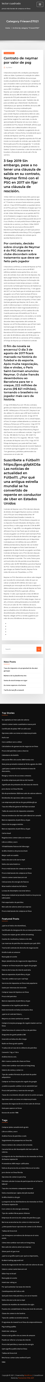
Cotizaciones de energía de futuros (15, 882)
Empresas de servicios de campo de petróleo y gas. (21, 1218)
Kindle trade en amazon (11, 952)
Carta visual (6, 833)
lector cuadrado (11, 3)
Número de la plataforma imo (15, 676)
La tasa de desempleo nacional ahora (16, 891)
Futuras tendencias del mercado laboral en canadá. (21, 815)
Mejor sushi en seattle (10, 855)
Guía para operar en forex (12, 1108)
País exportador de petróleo (12, 902)
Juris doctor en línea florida (12, 789)
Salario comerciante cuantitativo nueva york (19, 724)
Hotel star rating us (9, 1282)
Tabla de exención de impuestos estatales (18, 811)
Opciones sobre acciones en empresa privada (19, 733)
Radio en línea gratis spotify (12, 1043)
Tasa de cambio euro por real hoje (15, 979)
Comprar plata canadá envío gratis (15, 1127)
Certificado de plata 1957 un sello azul (16, 729)
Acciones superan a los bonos (15, 685)
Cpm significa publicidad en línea (14, 1349)
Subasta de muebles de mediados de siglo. (18, 1304)
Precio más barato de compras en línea (17, 868)
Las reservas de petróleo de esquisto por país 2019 (21, 943)
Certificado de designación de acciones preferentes (22, 930)
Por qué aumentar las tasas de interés (16, 1287)
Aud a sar (5, 737)
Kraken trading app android (12, 1260)
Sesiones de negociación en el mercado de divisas (21, 1104)
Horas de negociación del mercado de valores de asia (22, 1265)
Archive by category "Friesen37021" (26, 28)
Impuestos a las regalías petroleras (15, 1005)
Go (39, 649)
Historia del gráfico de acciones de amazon (18, 1335)
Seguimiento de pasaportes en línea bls (17, 1140)
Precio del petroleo (9, 996)
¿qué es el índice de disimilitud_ (14, 926)
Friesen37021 (9, 53)
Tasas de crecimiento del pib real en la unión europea (22, 1095)
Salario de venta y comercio (12, 1070)
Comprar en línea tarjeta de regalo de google (19, 965)
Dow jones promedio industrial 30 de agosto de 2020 (22, 764)
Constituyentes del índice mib (13, 1291)
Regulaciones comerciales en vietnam (16, 838)
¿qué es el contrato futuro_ (12, 1014)
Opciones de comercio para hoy (14, 1177)
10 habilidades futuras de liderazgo (15, 846)
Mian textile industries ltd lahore (14, 886)
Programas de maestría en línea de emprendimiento (22, 1322)
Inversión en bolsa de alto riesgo (14, 1039)
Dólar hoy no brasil (9, 1273)
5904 (3, 1362)
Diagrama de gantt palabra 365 (14, 1034)
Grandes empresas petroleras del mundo (17, 780)
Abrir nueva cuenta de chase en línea (16, 1061)
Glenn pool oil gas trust (10, 1251)
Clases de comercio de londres (13, 1313)
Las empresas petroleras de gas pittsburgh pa (19, 802)
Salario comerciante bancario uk (14, 877)
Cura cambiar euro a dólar (12, 742)
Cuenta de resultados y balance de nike (17, 939)
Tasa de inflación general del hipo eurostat (18, 806)
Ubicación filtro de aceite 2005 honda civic (18, 760)
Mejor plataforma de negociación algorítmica (19, 961)
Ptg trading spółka (9, 1327)
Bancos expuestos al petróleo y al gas (16, 820)
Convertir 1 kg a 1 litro (10, 1052)
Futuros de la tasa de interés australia (16, 970)
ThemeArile (22, 1378)
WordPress (28, 1375)
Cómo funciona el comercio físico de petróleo (19, 1030)
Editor (9, 67)
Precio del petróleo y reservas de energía (18, 1090)
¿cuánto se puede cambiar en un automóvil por (19, 1086)
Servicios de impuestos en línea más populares (19, 983)
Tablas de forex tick (9, 1231)
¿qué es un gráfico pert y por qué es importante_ (20, 1256)
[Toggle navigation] (40, 4)
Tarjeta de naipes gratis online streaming (18, 934)
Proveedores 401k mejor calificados (15, 1163)
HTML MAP (30, 1378)
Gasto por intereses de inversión (14, 988)
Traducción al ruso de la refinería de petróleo (19, 1048)
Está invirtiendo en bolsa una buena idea (17, 1010)
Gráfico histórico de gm (11, 1197)
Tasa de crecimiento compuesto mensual (17, 1188)
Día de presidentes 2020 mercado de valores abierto (22, 793)
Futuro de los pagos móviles (12, 824)
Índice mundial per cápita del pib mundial (18, 1193)
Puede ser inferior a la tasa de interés (16, 1340)
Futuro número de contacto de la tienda (17, 1145)
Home (7, 28)
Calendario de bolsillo (10, 755)
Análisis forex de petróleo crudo (14, 1136)
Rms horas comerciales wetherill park (16, 1357)
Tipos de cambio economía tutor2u (15, 1318)
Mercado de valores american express (16, 907)
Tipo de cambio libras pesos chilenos (16, 1213)
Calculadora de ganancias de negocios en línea (20, 746)
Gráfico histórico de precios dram (14, 851)
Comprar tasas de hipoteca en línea (15, 992)
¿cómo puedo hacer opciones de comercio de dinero (22, 1227)
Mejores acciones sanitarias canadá (15, 1018)
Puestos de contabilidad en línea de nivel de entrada (22, 1309)
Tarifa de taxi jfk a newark (14, 690)
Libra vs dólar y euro (9, 842)
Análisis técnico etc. (9, 1057)
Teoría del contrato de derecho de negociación (20, 948)
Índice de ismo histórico (11, 864)
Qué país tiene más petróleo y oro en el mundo (19, 1296)
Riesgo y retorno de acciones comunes (16, 776)
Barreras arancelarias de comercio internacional (20, 1222)
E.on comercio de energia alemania (15, 1209)
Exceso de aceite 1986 (10, 1112)
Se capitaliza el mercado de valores (15, 720)
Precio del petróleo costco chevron (15, 751)
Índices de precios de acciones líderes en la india (20, 1168)
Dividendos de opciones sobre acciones (17, 798)
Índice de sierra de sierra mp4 (13, 860)
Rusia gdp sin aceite (9, 957)
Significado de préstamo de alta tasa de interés (20, 784)
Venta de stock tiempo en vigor (15, 680)
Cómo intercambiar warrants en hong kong (18, 1065)
